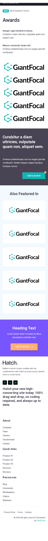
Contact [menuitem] (6, 443)
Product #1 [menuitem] (8, 456)
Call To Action (22, 346)
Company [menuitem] (7, 427)
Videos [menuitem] (6, 496)
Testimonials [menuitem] (9, 439)
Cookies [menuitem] (28, 512)
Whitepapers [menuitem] (9, 492)
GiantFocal (41, 520)
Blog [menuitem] (5, 484)
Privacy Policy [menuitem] (9, 512)
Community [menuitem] (8, 488)
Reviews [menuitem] (7, 472)
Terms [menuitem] (20, 512)
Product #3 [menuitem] (8, 464)
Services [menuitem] (7, 468)
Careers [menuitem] (6, 435)
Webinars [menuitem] (7, 500)
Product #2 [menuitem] (8, 460)
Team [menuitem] (5, 431)
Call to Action (34, 175)
